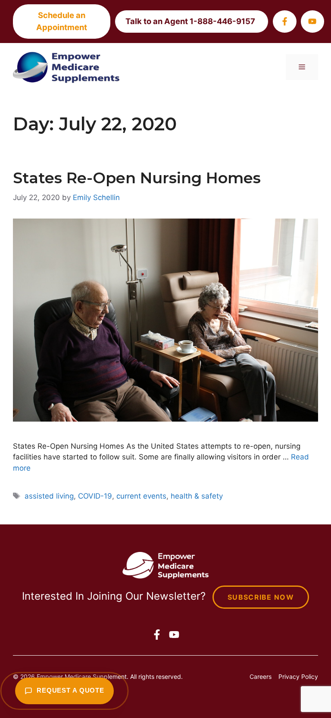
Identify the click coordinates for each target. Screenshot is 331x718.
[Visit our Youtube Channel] (312, 21)
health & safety (197, 496)
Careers (261, 676)
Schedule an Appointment (61, 21)
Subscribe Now (261, 597)
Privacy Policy (298, 676)
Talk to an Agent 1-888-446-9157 (190, 21)
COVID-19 (95, 496)
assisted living (49, 496)
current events (141, 496)
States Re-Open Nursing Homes (137, 178)
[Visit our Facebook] (284, 21)
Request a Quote (70, 690)
